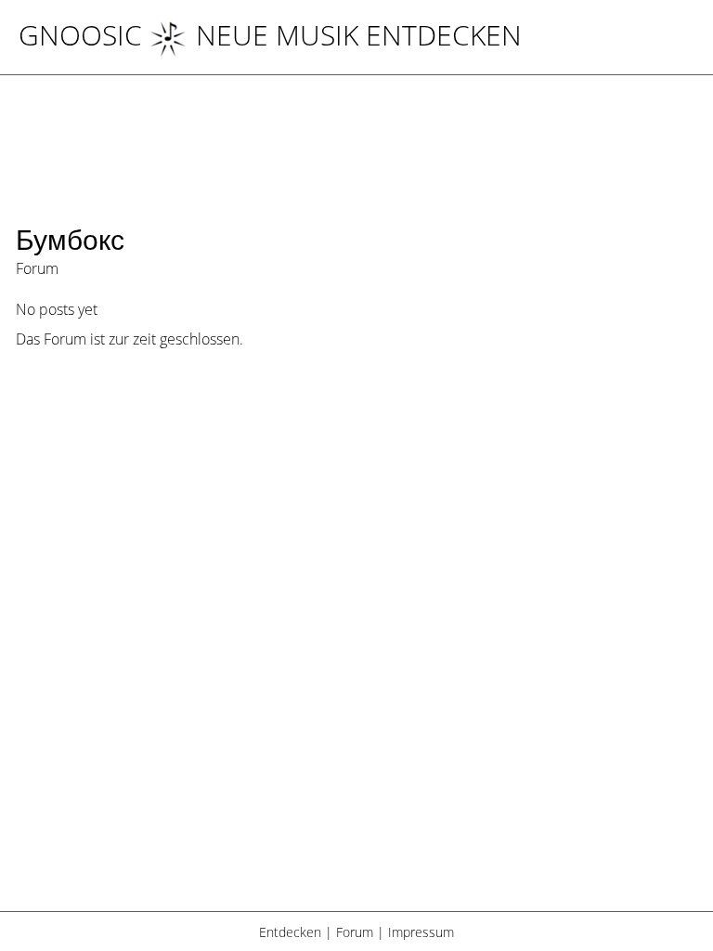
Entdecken (290, 932)
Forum (354, 932)
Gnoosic (80, 35)
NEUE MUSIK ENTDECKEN (359, 35)
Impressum (421, 932)
